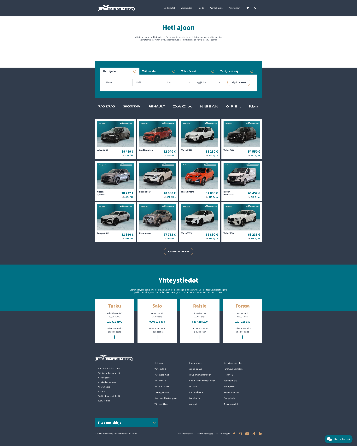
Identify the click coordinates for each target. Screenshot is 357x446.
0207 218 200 (200, 321)
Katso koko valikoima (178, 251)
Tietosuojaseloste (205, 433)
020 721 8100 (114, 321)
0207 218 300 (157, 321)
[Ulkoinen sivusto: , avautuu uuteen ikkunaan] (234, 433)
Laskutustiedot (223, 433)
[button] (339, 439)
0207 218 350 (242, 321)
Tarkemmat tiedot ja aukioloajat (114, 333)
